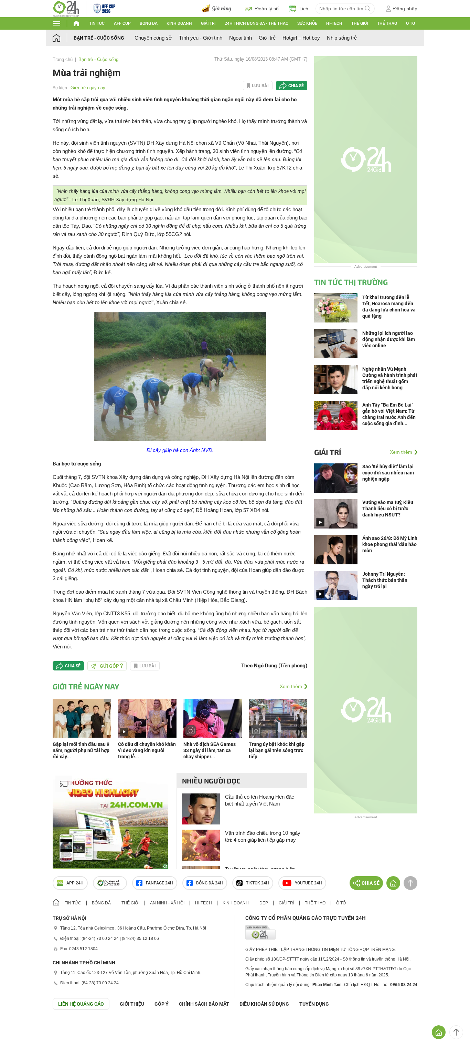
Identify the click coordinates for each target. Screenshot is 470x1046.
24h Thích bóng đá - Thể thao (256, 23)
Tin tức (97, 23)
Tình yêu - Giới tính (200, 38)
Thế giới (359, 23)
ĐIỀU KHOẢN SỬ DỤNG (264, 1004)
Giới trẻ (267, 38)
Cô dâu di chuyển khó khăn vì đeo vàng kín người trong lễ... (147, 750)
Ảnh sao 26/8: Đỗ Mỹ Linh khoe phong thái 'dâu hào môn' (389, 544)
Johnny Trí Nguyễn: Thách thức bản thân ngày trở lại (384, 580)
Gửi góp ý (111, 666)
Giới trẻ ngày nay (88, 87)
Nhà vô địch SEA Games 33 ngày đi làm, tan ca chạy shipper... (209, 750)
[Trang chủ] (63, 37)
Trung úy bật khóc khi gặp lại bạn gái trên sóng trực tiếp (277, 750)
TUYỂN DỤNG (314, 1004)
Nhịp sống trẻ (342, 38)
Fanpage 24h (159, 883)
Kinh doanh (179, 23)
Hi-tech (334, 23)
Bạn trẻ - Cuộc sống (99, 38)
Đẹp (263, 903)
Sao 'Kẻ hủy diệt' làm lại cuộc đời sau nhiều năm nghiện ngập (388, 473)
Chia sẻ (296, 85)
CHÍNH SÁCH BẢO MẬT (204, 1004)
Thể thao (387, 23)
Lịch (303, 8)
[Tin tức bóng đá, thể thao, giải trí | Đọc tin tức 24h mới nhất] (66, 8)
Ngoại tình (240, 38)
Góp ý (161, 1004)
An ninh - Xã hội (167, 903)
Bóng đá (149, 23)
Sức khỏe (307, 23)
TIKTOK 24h (257, 883)
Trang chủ (63, 59)
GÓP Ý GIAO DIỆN (20, 1027)
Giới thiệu (132, 1004)
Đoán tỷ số (267, 8)
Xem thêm (291, 686)
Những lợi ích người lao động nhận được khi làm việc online (388, 339)
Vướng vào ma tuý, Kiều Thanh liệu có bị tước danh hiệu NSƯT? (387, 508)
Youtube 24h (308, 883)
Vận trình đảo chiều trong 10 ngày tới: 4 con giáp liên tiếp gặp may (262, 836)
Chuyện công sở (153, 38)
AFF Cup (122, 23)
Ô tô (410, 23)
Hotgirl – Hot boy (301, 38)
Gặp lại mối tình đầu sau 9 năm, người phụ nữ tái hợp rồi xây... (81, 750)
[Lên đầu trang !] (456, 1032)
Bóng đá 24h (209, 883)
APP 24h (75, 883)
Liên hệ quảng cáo (81, 1004)
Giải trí (208, 23)
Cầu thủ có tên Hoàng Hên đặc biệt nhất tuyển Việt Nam (259, 800)
